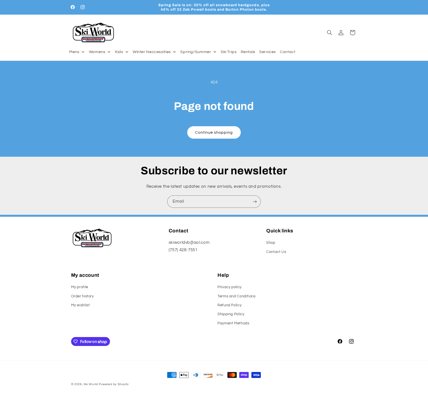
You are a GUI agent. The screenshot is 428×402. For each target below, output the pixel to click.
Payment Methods (233, 323)
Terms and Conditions (236, 296)
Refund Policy (229, 305)
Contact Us (276, 252)
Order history (82, 296)
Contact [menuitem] (287, 52)
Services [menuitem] (267, 52)
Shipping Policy (230, 314)
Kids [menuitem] (119, 52)
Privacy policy (229, 287)
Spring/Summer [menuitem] (195, 52)
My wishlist (80, 305)
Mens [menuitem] (74, 52)
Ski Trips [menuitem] (229, 52)
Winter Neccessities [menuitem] (152, 52)
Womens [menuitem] (97, 52)
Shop (270, 243)
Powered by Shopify (114, 384)
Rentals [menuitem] (248, 52)
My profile (79, 287)
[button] (329, 32)
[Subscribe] (255, 201)
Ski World (91, 384)
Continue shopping (214, 132)
